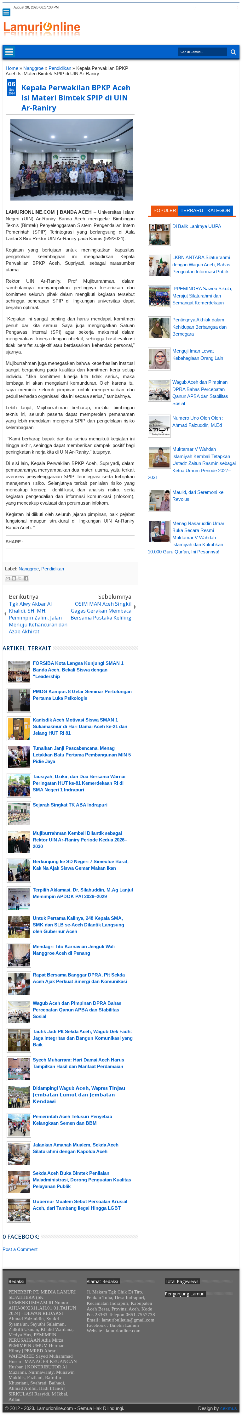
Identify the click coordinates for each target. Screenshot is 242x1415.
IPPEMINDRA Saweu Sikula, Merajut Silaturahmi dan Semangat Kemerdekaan (202, 295)
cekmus (228, 1408)
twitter (186, 7)
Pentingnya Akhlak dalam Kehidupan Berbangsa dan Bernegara (199, 327)
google (203, 7)
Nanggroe (29, 568)
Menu (6, 12)
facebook (194, 7)
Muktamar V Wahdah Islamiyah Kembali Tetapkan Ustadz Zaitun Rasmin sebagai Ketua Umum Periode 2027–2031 (192, 463)
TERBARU (192, 210)
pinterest (235, 7)
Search (232, 52)
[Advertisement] (192, 105)
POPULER (164, 210)
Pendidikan (52, 568)
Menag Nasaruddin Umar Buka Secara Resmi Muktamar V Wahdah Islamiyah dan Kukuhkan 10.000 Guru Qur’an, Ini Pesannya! (186, 537)
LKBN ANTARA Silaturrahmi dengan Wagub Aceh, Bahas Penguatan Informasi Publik (201, 264)
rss (211, 7)
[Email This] (8, 578)
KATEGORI (219, 210)
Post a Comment (20, 1249)
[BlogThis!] (14, 578)
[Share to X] (20, 578)
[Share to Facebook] (26, 578)
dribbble (227, 7)
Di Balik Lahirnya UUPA (196, 226)
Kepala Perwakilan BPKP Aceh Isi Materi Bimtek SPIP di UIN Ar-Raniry (75, 97)
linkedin (219, 7)
